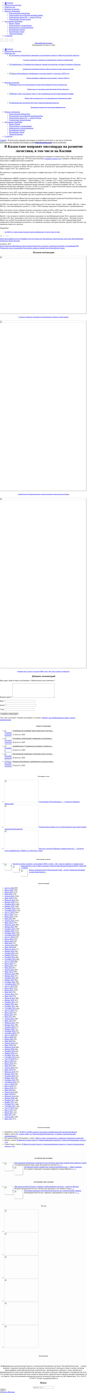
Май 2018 (8, 1090)
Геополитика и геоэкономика (20, 25)
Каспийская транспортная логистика (57, 239)
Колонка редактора (12, 9)
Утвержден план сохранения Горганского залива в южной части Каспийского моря (32, 248)
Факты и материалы (12, 11)
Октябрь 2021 (10, 1006)
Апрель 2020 (9, 1043)
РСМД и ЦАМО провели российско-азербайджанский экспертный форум (48, 1132)
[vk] (11, 40)
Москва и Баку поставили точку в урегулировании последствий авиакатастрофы (48, 98)
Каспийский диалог (16, 32)
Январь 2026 (9, 902)
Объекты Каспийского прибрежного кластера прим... (33, 761)
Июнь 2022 (9, 990)
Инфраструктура (27, 239)
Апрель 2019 (9, 1068)
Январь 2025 (9, 927)
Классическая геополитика (19, 13)
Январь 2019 (9, 1074)
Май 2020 (8, 1041)
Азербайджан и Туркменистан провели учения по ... (32, 746)
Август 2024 (9, 937)
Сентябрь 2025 (10, 910)
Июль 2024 (9, 939)
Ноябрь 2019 (9, 1053)
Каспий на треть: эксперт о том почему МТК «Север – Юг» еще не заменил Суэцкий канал (44, 671)
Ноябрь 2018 (9, 1078)
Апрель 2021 (9, 1019)
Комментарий (6, 697)
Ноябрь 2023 (9, 955)
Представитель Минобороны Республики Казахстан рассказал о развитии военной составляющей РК (39, 246)
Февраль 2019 (10, 1072)
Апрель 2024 (9, 945)
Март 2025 (9, 923)
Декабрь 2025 (10, 904)
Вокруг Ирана (14, 23)
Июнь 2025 (9, 917)
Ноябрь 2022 (9, 980)
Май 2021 (8, 1017)
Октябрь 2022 (10, 982)
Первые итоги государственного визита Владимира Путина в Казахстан (48, 89)
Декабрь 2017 (10, 1100)
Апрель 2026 (9, 896)
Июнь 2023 (9, 966)
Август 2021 (9, 1010)
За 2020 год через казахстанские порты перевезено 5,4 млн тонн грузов (32, 232)
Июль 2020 (9, 1037)
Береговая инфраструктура (10, 239)
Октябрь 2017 (10, 1104)
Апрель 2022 (9, 994)
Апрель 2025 (9, 921)
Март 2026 (9, 898)
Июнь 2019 (9, 1064)
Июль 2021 (9, 1013)
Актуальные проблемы (13, 21)
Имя (2, 701)
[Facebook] (2, 40)
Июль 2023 (9, 963)
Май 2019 (8, 1066)
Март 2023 (9, 972)
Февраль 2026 (10, 900)
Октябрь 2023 (10, 957)
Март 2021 (9, 1021)
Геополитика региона (13, 5)
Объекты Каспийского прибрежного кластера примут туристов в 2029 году (48, 78)
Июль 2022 (9, 988)
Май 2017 (8, 1115)
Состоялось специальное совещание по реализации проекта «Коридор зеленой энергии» (48, 60)
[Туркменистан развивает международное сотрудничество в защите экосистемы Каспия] (22, 1231)
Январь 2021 (9, 1025)
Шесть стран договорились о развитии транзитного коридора (59, 1138)
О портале (8, 36)
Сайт (2, 709)
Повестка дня (10, 7)
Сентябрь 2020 (10, 1033)
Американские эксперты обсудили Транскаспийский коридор (48, 107)
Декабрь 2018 (10, 1076)
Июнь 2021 (9, 1015)
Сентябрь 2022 (10, 984)
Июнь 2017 (9, 1113)
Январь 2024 (9, 951)
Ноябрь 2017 (9, 1102)
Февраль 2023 (10, 974)
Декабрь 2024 (10, 929)
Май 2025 (8, 919)
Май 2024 (8, 943)
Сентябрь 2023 (10, 959)
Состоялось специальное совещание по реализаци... (32, 738)
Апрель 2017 (9, 1117)
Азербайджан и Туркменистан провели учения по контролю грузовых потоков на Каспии (48, 69)
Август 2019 (9, 1059)
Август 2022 (9, 986)
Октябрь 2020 (10, 1031)
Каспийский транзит (17, 30)
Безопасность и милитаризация (21, 27)
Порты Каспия (14, 241)
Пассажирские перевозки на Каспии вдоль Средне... (32, 754)
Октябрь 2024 (10, 933)
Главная (3, 140)
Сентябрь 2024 (10, 935)
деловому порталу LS (53, 159)
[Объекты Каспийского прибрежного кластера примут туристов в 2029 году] (22, 1324)
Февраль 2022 (10, 998)
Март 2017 (9, 1119)
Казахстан (38, 239)
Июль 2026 (9, 890)
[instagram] (6, 40)
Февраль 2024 (10, 949)
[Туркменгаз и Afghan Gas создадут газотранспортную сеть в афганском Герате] (22, 1347)
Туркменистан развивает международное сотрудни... (32, 731)
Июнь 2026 (9, 892)
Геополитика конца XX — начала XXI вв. (25, 17)
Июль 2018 (9, 1086)
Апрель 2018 (9, 1092)
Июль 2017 (9, 1111)
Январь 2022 (9, 1000)
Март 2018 (9, 1094)
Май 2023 (8, 968)
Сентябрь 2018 (10, 1082)
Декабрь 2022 (10, 978)
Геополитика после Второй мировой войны (26, 15)
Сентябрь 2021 (10, 1008)
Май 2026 (8, 894)
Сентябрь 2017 (10, 1106)
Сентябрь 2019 (10, 1057)
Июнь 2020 (9, 1039)
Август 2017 (9, 1109)
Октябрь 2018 (10, 1080)
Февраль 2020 (10, 1047)
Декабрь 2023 (10, 953)
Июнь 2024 (9, 941)
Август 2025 (9, 912)
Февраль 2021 (10, 1023)
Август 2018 (9, 1084)
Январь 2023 (9, 976)
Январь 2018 (9, 1098)
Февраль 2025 (10, 925)
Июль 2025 (9, 914)
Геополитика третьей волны (20, 19)
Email (3, 705)
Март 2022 (9, 996)
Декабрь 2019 (10, 1051)
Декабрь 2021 (10, 1002)
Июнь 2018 (9, 1088)
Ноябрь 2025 (9, 906)
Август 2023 (9, 961)
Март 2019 (9, 1070)
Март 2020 (9, 1045)
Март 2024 (9, 947)
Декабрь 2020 (10, 1027)
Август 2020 (9, 1035)
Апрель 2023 (9, 970)
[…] (60, 1165)
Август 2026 (9, 888)
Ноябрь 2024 (9, 931)
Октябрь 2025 (10, 908)
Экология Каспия (16, 34)
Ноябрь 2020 (9, 1029)
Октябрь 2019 (10, 1055)
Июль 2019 (9, 1062)
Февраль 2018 (10, 1096)
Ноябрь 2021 (9, 1004)
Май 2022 (8, 992)
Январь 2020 (9, 1049)
